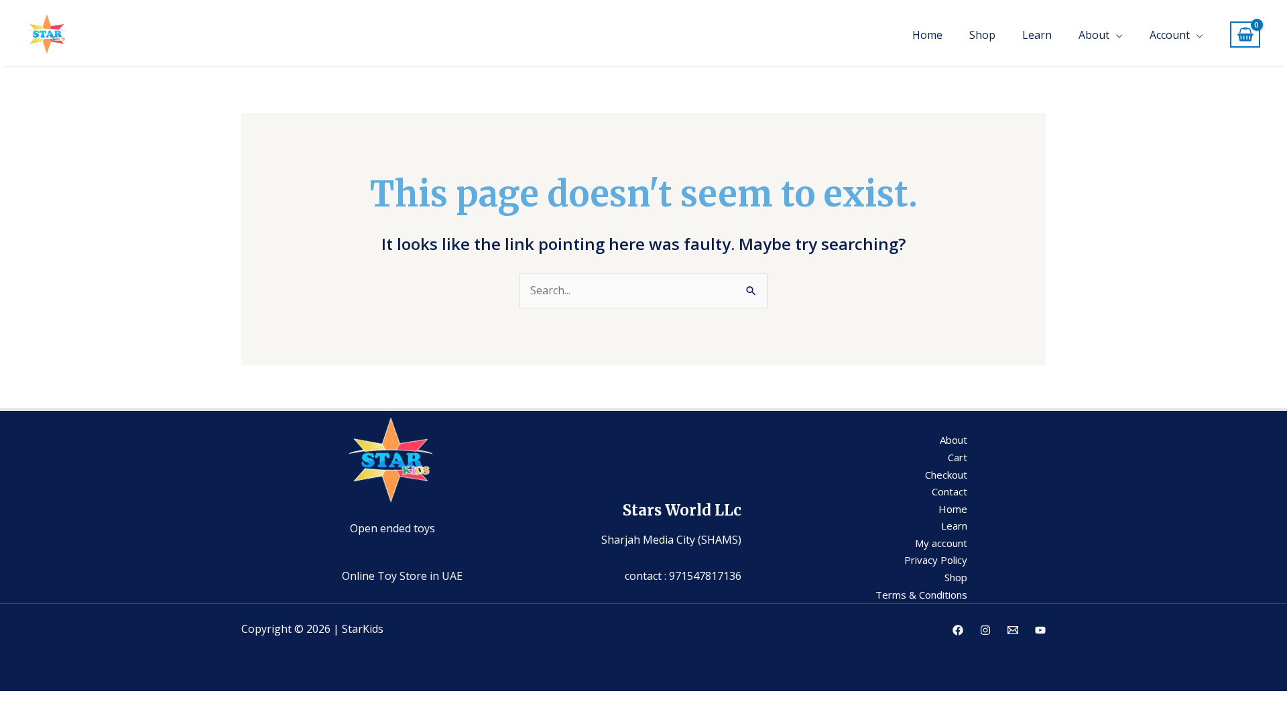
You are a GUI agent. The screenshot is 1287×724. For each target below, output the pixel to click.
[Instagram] (985, 630)
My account (941, 543)
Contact (949, 491)
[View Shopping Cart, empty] (1245, 34)
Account (1170, 34)
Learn (1037, 34)
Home (927, 34)
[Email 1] (1012, 630)
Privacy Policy (935, 559)
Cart (957, 457)
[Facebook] (958, 630)
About (1094, 34)
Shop (982, 34)
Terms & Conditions (921, 594)
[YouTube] (1040, 630)
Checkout (946, 474)
